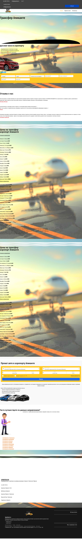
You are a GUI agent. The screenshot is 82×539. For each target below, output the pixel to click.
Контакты (74, 10)
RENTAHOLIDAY (37, 527)
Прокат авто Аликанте (8, 526)
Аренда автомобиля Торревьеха (29, 526)
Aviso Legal (38, 526)
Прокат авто (67, 10)
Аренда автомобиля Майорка (18, 526)
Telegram (4, 72)
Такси (61, 10)
